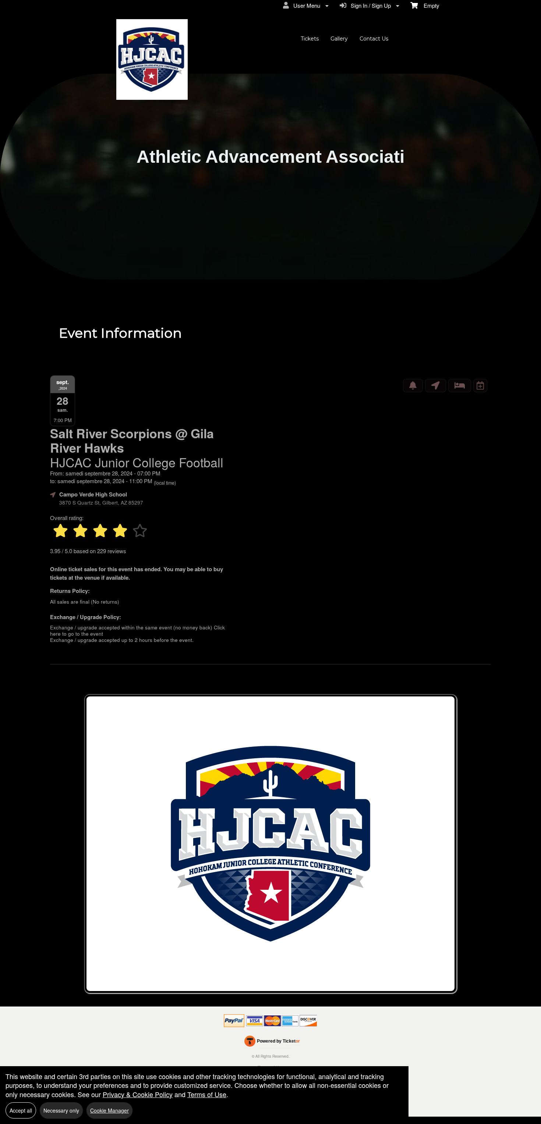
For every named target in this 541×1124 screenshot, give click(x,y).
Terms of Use (206, 1094)
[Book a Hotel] (460, 385)
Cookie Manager (109, 1110)
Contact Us (374, 38)
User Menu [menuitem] (305, 5)
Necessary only (61, 1110)
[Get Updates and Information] (413, 385)
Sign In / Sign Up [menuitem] (369, 5)
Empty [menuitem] (428, 5)
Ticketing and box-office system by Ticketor (272, 1043)
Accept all (21, 1110)
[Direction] (435, 385)
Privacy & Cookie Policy (138, 1094)
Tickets (310, 38)
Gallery (339, 38)
